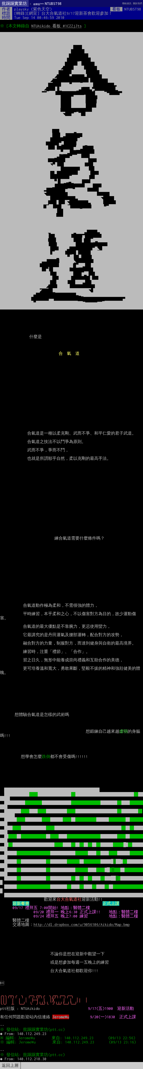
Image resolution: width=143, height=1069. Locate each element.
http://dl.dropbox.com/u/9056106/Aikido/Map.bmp (81, 924)
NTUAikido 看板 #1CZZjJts (56, 26)
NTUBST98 (47, 3)
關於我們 (137, 3)
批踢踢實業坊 (14, 3)
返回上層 (10, 1065)
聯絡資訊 (126, 3)
